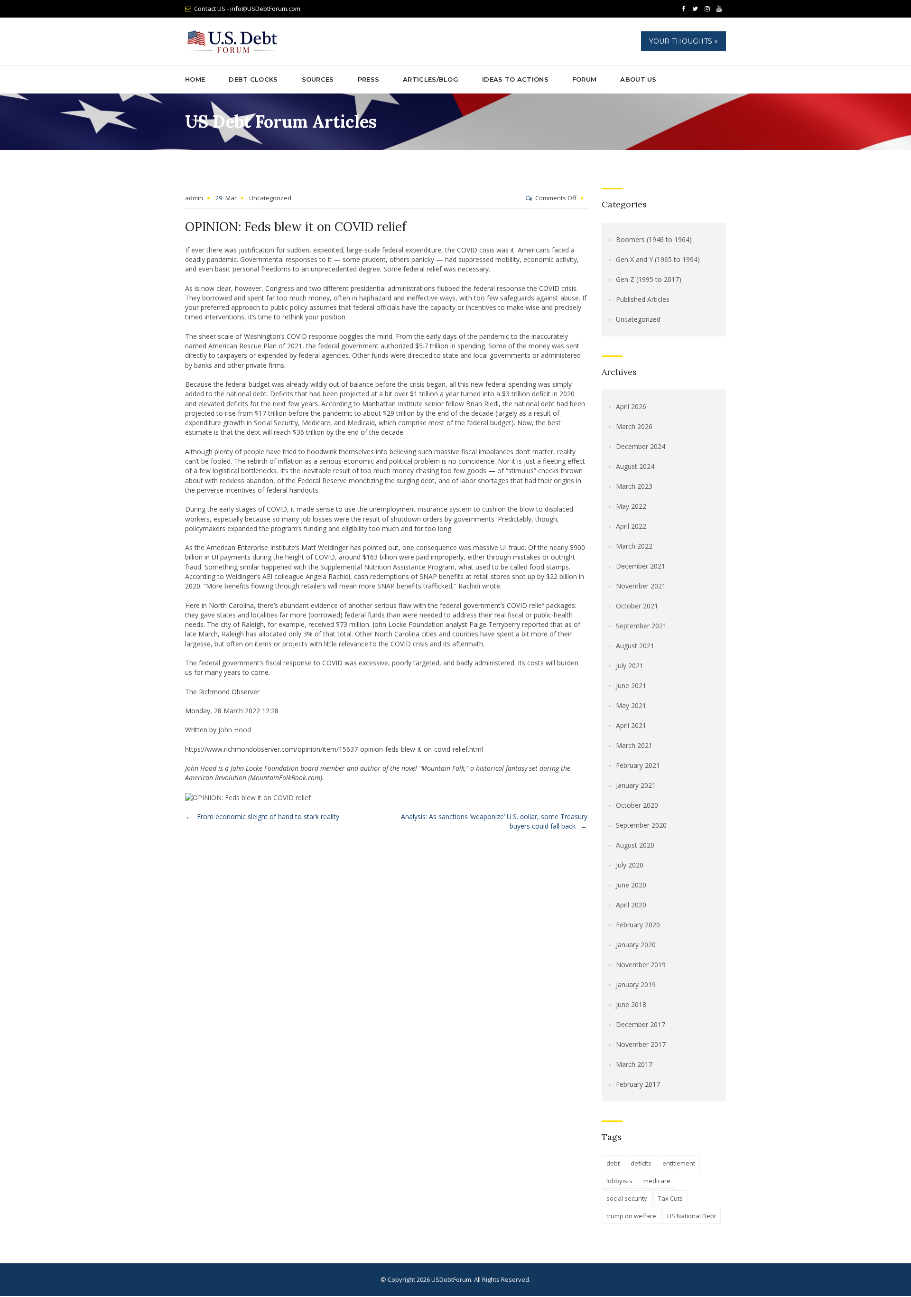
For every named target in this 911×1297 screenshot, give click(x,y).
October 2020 (637, 805)
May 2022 (631, 506)
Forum (584, 79)
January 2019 (636, 984)
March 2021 (634, 745)
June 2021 (631, 685)
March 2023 (634, 486)
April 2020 (631, 904)
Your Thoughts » (683, 41)
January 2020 (636, 944)
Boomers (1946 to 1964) (654, 239)
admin (194, 198)
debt (613, 1163)
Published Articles (642, 299)
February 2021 (638, 765)
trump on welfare (631, 1216)
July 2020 (629, 864)
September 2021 (641, 625)
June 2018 (631, 1004)
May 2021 (631, 705)
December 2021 (640, 565)
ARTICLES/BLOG (430, 79)
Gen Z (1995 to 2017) (648, 279)
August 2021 (635, 645)
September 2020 (641, 825)
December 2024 (640, 446)
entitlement (678, 1163)
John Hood (234, 729)
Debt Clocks (253, 79)
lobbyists (619, 1180)
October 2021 (637, 605)
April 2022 (631, 526)
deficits (641, 1163)
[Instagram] (707, 9)
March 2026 (634, 426)
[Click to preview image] (248, 796)
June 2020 (631, 884)
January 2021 (636, 785)
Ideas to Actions (515, 79)
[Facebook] (683, 9)
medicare (656, 1180)
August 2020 (635, 844)
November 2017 (641, 1044)
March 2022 (634, 546)
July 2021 (629, 665)
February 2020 (638, 924)
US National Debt (691, 1216)
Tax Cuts (670, 1198)
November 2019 (641, 964)
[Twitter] (695, 9)
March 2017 (634, 1064)
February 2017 (638, 1084)
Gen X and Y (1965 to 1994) (658, 259)
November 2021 (641, 585)
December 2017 (640, 1024)
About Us (638, 79)
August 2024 (635, 466)
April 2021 (631, 725)
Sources (318, 79)
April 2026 (631, 406)
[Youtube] (719, 9)
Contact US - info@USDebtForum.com (247, 8)
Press (369, 79)
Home (195, 79)
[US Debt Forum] (234, 41)
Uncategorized (270, 198)
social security (626, 1198)
